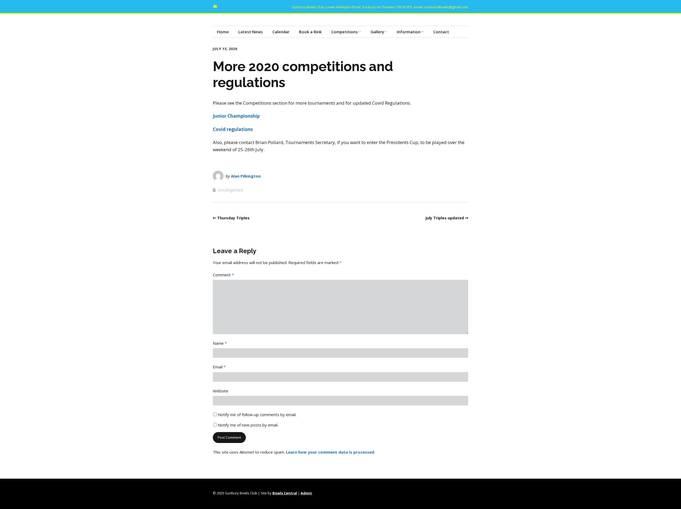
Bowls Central (284, 493)
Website (220, 390)
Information (409, 31)
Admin (306, 493)
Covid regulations (233, 129)
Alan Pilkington (246, 176)
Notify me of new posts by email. (248, 425)
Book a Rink (310, 31)
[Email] (216, 6)
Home (223, 31)
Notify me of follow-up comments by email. (257, 414)
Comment (223, 274)
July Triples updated (444, 217)
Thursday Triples (233, 217)
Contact (441, 31)
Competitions (344, 31)
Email (219, 367)
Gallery (377, 31)
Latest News (250, 31)
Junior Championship (236, 116)
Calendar (280, 31)
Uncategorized (230, 189)
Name (220, 343)
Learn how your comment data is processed (330, 452)
